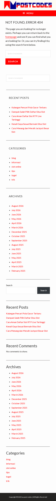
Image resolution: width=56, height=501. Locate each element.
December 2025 (19, 231)
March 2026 (17, 227)
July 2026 (16, 210)
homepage (11, 36)
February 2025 (18, 270)
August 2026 (18, 206)
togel (14, 175)
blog (14, 158)
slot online (16, 166)
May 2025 (16, 257)
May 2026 (16, 219)
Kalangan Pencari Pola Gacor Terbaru (29, 107)
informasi (16, 162)
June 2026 (16, 214)
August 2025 (18, 244)
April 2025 (16, 262)
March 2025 (17, 266)
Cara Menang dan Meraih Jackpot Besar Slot (27, 330)
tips (13, 171)
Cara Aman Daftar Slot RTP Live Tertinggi (25, 322)
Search (9, 285)
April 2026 (16, 223)
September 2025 (19, 240)
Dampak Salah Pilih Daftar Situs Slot (28, 111)
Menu (30, 13)
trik (13, 179)
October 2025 (18, 236)
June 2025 (16, 253)
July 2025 (16, 249)
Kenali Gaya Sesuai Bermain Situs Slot (29, 124)
